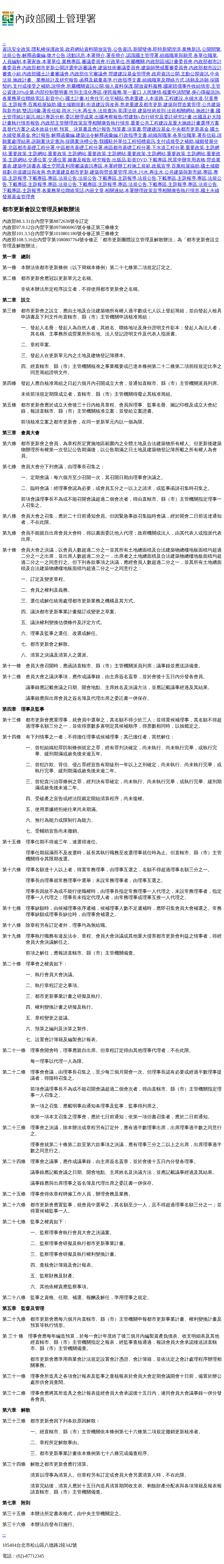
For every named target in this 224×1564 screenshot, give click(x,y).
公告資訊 (122, 49)
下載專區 (157, 159)
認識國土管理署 (142, 55)
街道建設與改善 (102, 104)
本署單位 (51, 61)
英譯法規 (127, 110)
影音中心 (55, 98)
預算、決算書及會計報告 (85, 129)
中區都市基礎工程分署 (79, 147)
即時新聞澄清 (167, 49)
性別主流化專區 (85, 92)
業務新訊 (191, 49)
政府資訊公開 (166, 73)
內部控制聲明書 (51, 92)
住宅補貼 (114, 98)
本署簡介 (95, 55)
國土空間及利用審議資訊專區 (72, 165)
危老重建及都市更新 (141, 104)
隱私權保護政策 (48, 49)
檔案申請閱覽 (176, 92)
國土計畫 (74, 98)
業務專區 (71, 61)
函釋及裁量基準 (95, 79)
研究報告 (101, 159)
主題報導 (17, 104)
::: (4, 43)
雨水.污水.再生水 (79, 110)
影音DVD (137, 159)
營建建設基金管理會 (129, 73)
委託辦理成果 (79, 116)
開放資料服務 (148, 86)
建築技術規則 (152, 110)
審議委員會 (93, 61)
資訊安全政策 (16, 49)
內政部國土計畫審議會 (45, 73)
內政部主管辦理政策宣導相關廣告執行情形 (85, 122)
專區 (207, 172)
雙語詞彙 (31, 110)
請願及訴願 (197, 79)
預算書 (119, 129)
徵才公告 (56, 55)
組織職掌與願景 (176, 55)
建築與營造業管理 (182, 104)
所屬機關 (135, 61)
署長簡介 (115, 55)
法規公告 (11, 55)
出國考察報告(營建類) (116, 116)
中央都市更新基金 (190, 129)
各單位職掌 (205, 55)
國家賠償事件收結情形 (186, 86)
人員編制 (11, 61)
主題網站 (37, 153)
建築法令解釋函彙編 (97, 135)
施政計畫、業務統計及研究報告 (45, 79)
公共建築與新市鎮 (183, 172)
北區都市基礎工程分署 (31, 147)
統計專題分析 (50, 116)
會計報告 (41, 135)
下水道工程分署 (168, 147)
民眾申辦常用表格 (186, 159)
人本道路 (154, 98)
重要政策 (195, 147)
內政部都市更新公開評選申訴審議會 (59, 67)
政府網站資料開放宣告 (88, 49)
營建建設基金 (156, 129)
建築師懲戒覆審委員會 (164, 67)
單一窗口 (132, 92)
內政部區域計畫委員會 (169, 61)
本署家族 (31, 61)
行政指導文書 (127, 79)
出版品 (119, 159)
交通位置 (37, 159)
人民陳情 (152, 92)
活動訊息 (75, 55)
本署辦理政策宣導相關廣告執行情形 (162, 190)
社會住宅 (94, 98)
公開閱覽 (211, 49)
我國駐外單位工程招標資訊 (127, 141)
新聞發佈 (142, 49)
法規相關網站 (181, 110)
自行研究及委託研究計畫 (166, 116)
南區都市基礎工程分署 (127, 147)
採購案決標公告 (81, 141)
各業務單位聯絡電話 (23, 98)
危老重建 (134, 98)
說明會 (58, 86)
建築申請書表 (27, 165)
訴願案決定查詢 (48, 141)
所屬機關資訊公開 (85, 86)
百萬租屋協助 (42, 104)
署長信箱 (51, 110)
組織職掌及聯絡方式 (163, 79)
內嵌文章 (94, 190)
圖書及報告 (79, 159)
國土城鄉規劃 (71, 104)
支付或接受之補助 (31, 86)
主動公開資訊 (195, 73)
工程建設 (173, 98)
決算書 (134, 129)
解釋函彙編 (34, 55)
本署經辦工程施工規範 (127, 165)
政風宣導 (161, 165)
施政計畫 (205, 110)
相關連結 (114, 190)
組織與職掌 (160, 135)
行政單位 (115, 61)
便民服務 (112, 92)
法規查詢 (107, 110)
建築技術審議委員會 (119, 67)
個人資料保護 (119, 86)
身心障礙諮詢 (206, 92)
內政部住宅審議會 (88, 73)
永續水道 (193, 98)
